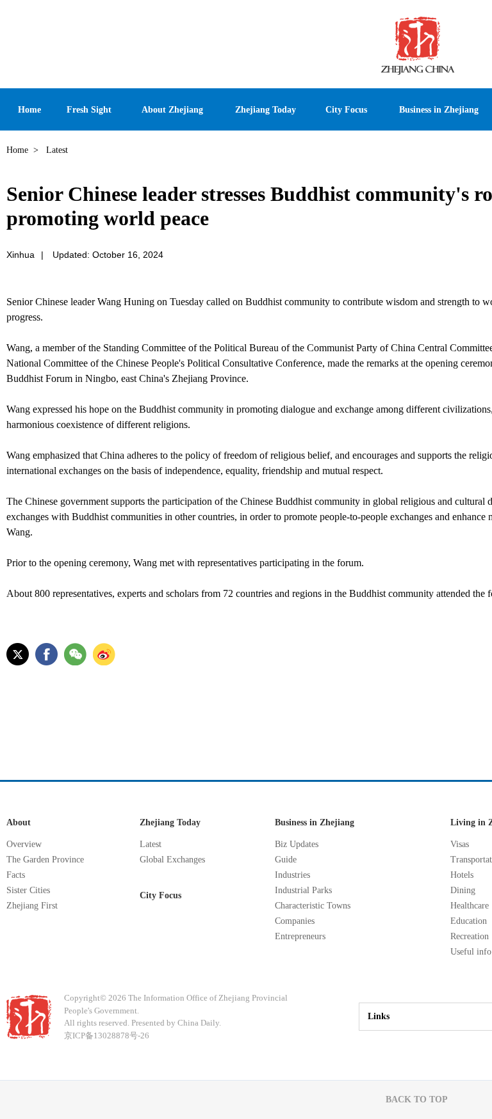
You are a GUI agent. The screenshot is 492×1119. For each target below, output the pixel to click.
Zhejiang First (32, 905)
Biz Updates (296, 844)
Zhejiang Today (170, 822)
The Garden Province (45, 859)
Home (17, 150)
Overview (24, 844)
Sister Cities (28, 890)
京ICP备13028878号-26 (106, 1035)
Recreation (469, 936)
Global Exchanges (172, 859)
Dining (462, 890)
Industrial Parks (303, 890)
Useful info (470, 951)
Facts (15, 875)
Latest (150, 844)
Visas (459, 844)
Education (468, 921)
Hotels (461, 875)
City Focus (160, 895)
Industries (292, 875)
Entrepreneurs (300, 936)
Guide (286, 859)
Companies (295, 921)
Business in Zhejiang (314, 822)
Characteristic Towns (312, 905)
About (18, 822)
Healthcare (469, 905)
